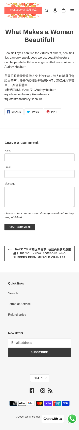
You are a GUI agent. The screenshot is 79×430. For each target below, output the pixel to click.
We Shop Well (33, 416)
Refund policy (17, 314)
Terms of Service (19, 304)
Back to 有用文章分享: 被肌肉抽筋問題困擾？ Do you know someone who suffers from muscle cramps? (42, 253)
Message (9, 183)
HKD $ (38, 378)
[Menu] (72, 10)
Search (13, 293)
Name (7, 150)
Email (7, 167)
